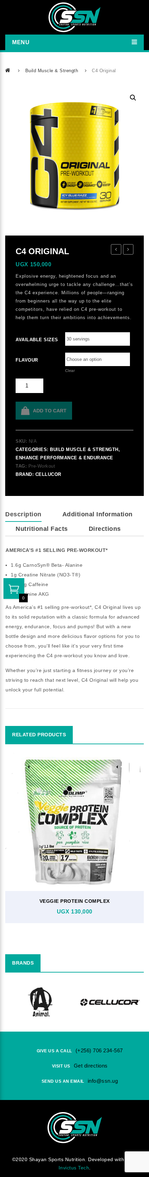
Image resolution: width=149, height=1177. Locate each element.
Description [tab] (23, 514)
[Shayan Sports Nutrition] (74, 17)
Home (8, 70)
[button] (133, 98)
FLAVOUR (25, 360)
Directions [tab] (105, 528)
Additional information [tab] (97, 514)
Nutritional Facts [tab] (42, 528)
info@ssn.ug (103, 1081)
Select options (73, 860)
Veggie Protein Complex (75, 901)
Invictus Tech (74, 1167)
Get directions (91, 1066)
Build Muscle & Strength (51, 70)
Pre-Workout (41, 466)
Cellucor (48, 474)
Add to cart (50, 410)
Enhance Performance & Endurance (64, 457)
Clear (70, 371)
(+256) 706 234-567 (99, 1050)
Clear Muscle (128, 250)
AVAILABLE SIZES (25, 339)
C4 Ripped (116, 250)
